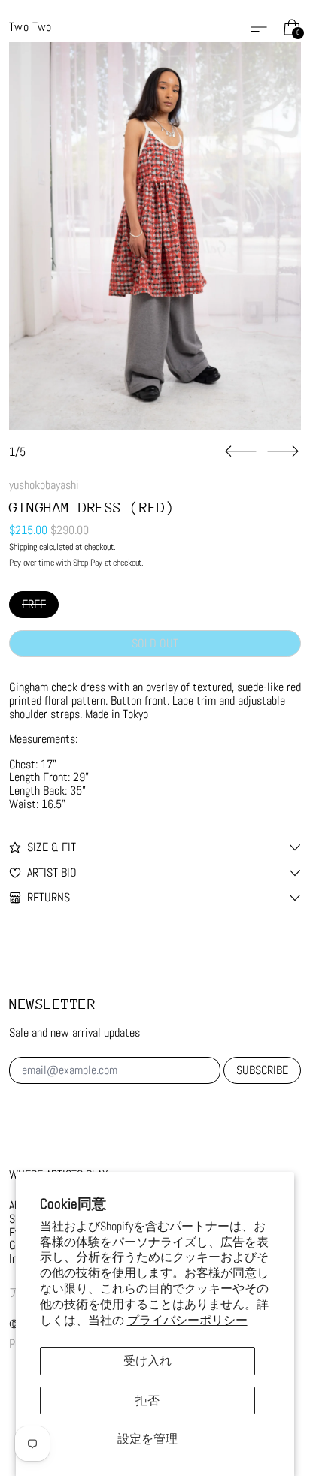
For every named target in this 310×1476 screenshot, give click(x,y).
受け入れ (147, 1361)
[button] (155, 236)
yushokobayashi (44, 485)
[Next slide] (283, 451)
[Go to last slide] (241, 451)
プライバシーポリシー (187, 1320)
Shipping (23, 547)
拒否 (147, 1400)
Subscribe (262, 1070)
